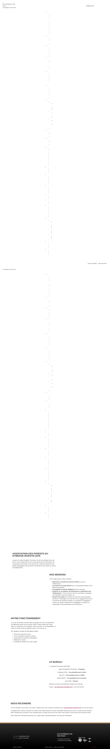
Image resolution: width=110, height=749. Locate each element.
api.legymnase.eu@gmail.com (63, 687)
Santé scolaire (55, 118)
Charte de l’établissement (54, 19)
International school (53, 85)
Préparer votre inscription (58, 132)
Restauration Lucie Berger (58, 114)
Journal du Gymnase (56, 142)
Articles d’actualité (56, 140)
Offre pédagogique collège (55, 63)
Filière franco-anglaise (57, 54)
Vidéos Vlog (54, 144)
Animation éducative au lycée (57, 82)
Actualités (50, 138)
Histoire (53, 15)
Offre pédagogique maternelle (55, 41)
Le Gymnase (51, 12)
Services (50, 99)
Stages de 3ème (55, 66)
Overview (53, 88)
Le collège (54, 60)
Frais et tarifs (54, 134)
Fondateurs (54, 16)
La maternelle (55, 38)
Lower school (54, 90)
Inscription (51, 130)
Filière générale (55, 50)
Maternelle (51, 35)
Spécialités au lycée (56, 78)
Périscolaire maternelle (57, 44)
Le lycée (53, 74)
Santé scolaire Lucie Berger (59, 121)
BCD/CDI (53, 101)
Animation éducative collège (56, 68)
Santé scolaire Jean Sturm (59, 125)
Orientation (54, 128)
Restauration (54, 111)
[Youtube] (90, 740)
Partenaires (54, 33)
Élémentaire (51, 45)
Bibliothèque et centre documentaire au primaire (60, 104)
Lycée (49, 71)
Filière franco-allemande (57, 52)
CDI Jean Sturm (58, 109)
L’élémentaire (55, 48)
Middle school (55, 91)
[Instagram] (80, 740)
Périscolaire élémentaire (57, 55)
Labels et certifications (57, 30)
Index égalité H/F (55, 31)
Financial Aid (54, 97)
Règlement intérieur (56, 24)
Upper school (54, 93)
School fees (54, 95)
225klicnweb (94, 747)
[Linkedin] (85, 740)
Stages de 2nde (55, 79)
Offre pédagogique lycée (57, 76)
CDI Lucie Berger (59, 107)
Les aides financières (57, 136)
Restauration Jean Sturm (60, 116)
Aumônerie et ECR (56, 26)
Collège (50, 57)
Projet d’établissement (57, 22)
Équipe (53, 28)
